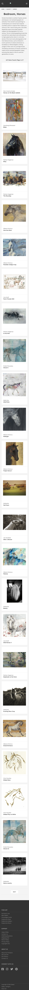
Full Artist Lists (6, 913)
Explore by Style (6, 919)
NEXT (14, 891)
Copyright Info (6, 943)
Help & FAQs (5, 932)
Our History (5, 956)
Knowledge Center (7, 917)
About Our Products (7, 952)
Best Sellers (5, 915)
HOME (2, 9)
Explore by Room (6, 923)
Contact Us (5, 934)
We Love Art (5, 954)
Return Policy (5, 939)
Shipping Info (5, 938)
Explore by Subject (7, 921)
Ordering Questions (7, 936)
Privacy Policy (5, 941)
